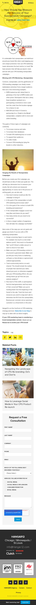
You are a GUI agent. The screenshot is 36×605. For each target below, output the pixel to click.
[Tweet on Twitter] (10, 337)
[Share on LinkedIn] (15, 337)
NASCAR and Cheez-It (13, 111)
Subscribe (25, 602)
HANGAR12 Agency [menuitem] (10, 588)
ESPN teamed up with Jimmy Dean (17, 92)
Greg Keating (23, 20)
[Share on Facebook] (4, 337)
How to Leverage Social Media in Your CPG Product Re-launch (18, 404)
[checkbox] (18, 485)
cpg (12, 332)
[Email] (20, 337)
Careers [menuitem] (21, 588)
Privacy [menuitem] (18, 592)
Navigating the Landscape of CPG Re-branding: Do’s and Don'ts (17, 372)
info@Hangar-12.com (18, 547)
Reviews (19, 553)
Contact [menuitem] (29, 588)
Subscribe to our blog (22, 311)
